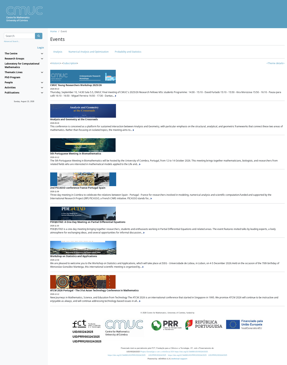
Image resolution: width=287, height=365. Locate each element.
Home (53, 31)
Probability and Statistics (128, 51)
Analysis (57, 51)
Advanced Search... (12, 41)
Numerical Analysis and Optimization (89, 51)
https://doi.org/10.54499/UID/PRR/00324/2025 (126, 355)
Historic (56, 63)
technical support (179, 359)
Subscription (70, 63)
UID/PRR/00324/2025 (157, 355)
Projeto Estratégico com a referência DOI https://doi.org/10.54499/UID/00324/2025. (174, 352)
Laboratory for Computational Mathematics (22, 65)
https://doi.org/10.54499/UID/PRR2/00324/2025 (187, 355)
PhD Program (12, 77)
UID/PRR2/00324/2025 (217, 355)
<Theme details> (275, 63)
